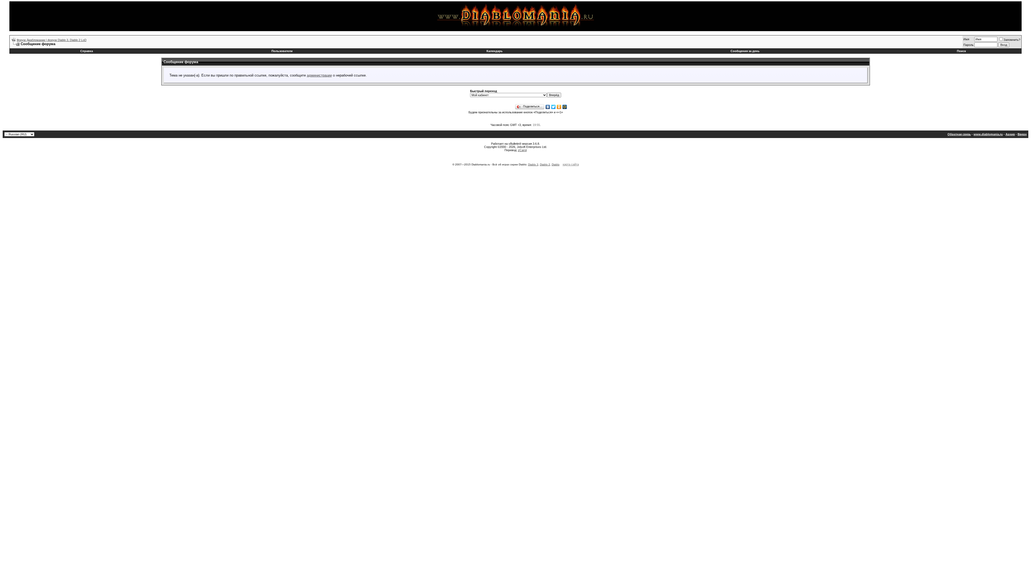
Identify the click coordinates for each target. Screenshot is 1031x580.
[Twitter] (553, 106)
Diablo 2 (545, 164)
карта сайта (571, 164)
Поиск (961, 51)
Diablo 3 (533, 164)
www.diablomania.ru (988, 134)
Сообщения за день (745, 51)
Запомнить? (1012, 39)
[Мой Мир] (565, 106)
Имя (966, 39)
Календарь (495, 51)
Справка (86, 51)
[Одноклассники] (559, 106)
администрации (319, 75)
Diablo (556, 164)
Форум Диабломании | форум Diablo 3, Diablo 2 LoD (51, 40)
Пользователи (282, 51)
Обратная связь (959, 134)
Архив (1010, 134)
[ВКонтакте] (548, 106)
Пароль (968, 44)
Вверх (1022, 134)
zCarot (522, 150)
